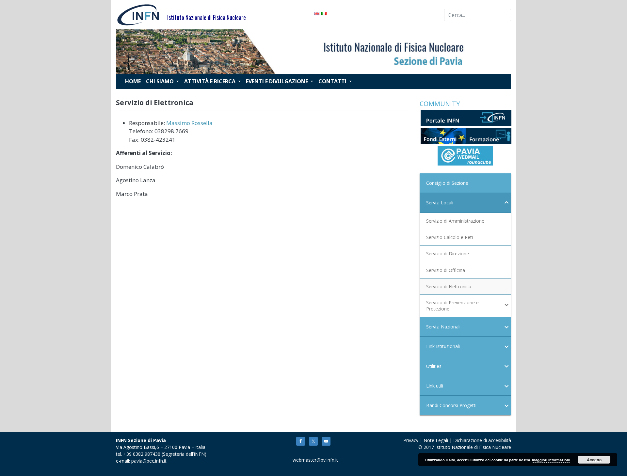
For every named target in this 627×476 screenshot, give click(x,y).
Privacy (410, 440)
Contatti (333, 81)
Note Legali (436, 440)
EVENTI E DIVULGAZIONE (277, 81)
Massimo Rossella (189, 123)
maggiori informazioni (551, 459)
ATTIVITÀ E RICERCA (210, 81)
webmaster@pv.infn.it (311, 460)
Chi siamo (160, 81)
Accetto (594, 460)
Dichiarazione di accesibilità (482, 440)
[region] (313, 51)
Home (133, 81)
